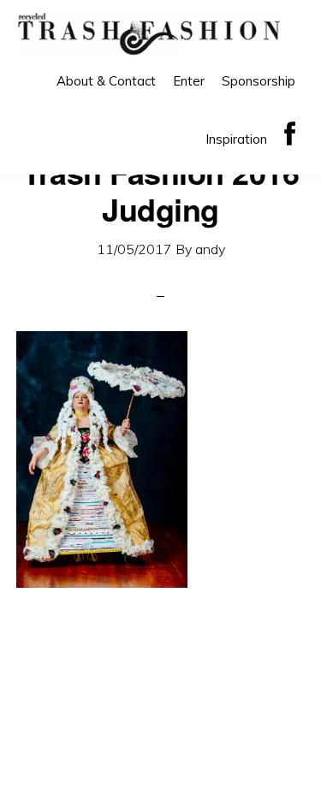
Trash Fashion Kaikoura (149, 34)
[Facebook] (290, 134)
